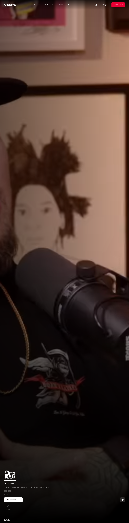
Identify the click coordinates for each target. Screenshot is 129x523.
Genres (71, 5)
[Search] (96, 4)
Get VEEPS (118, 5)
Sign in (106, 5)
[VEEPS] (10, 5)
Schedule (49, 5)
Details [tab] (7, 520)
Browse (37, 5)
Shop (61, 5)
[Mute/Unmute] (122, 499)
